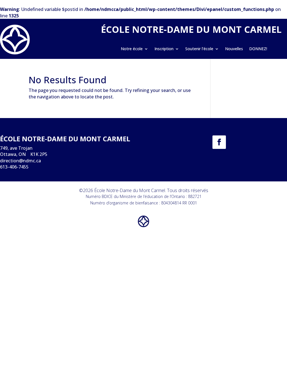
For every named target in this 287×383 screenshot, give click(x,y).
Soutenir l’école (199, 49)
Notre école (132, 49)
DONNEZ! (258, 49)
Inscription (163, 49)
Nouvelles (234, 49)
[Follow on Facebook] (219, 142)
